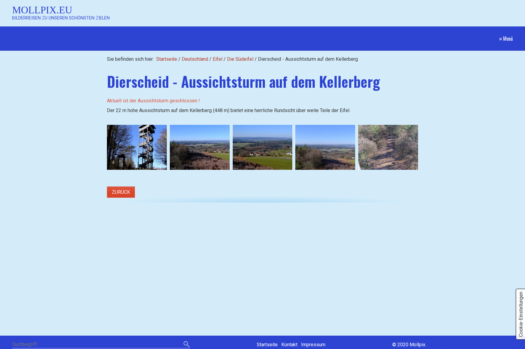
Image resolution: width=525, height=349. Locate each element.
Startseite (166, 59)
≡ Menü (506, 38)
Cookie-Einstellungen (521, 314)
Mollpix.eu (42, 9)
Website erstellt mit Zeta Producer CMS (470, 344)
